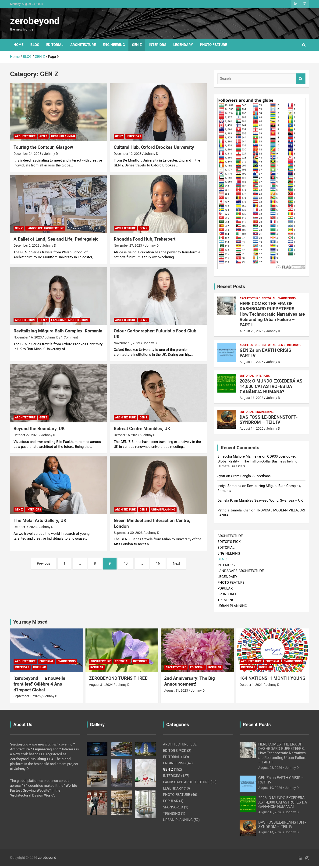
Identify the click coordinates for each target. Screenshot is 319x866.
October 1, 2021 (251, 685)
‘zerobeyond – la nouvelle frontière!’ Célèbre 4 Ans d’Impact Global (39, 684)
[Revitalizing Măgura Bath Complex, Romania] (58, 296)
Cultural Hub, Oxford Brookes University (154, 147)
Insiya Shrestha (229, 486)
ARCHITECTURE (83, 45)
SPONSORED (227, 594)
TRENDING (225, 600)
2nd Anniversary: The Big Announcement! (189, 681)
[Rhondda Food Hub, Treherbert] (158, 204)
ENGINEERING (114, 45)
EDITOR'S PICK (229, 542)
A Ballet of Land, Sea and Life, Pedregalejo (56, 239)
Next (176, 563)
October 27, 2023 (26, 435)
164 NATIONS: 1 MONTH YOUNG (272, 678)
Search (300, 78)
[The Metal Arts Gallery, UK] (58, 485)
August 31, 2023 (176, 690)
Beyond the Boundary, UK (39, 428)
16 (158, 563)
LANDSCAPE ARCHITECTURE (45, 228)
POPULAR (225, 588)
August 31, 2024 (101, 685)
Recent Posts (231, 286)
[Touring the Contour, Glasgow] (58, 112)
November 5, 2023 (127, 343)
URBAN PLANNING (63, 136)
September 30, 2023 (128, 533)
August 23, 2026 (251, 331)
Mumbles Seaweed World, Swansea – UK (271, 500)
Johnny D (51, 153)
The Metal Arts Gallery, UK (40, 520)
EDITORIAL (54, 45)
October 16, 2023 (126, 435)
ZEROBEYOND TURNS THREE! (119, 678)
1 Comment (69, 337)
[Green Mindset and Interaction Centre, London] (158, 485)
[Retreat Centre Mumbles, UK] (158, 393)
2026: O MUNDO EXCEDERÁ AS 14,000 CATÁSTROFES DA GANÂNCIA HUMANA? (271, 386)
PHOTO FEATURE (213, 45)
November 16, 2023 (28, 337)
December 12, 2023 (128, 153)
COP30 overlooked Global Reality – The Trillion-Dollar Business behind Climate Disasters (257, 461)
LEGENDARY (183, 45)
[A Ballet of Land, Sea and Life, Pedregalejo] (58, 204)
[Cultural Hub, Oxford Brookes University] (158, 112)
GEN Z (137, 45)
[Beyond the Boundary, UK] (58, 393)
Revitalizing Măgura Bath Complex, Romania (58, 331)
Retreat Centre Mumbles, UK (142, 428)
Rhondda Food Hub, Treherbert (144, 239)
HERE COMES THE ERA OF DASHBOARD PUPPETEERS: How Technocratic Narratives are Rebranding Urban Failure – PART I (272, 314)
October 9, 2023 (25, 527)
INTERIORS (157, 45)
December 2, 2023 (26, 245)
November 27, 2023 (128, 245)
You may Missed (30, 622)
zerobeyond (35, 20)
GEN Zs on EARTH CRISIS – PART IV (267, 353)
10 (126, 563)
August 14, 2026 (251, 428)
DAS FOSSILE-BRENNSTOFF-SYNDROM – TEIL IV (269, 419)
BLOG (34, 45)
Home (18, 45)
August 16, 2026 (251, 398)
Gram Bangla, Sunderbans (251, 476)
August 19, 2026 (251, 362)
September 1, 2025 (27, 696)
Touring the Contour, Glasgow (43, 147)
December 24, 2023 (27, 153)
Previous (43, 563)
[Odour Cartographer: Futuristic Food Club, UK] (158, 296)
